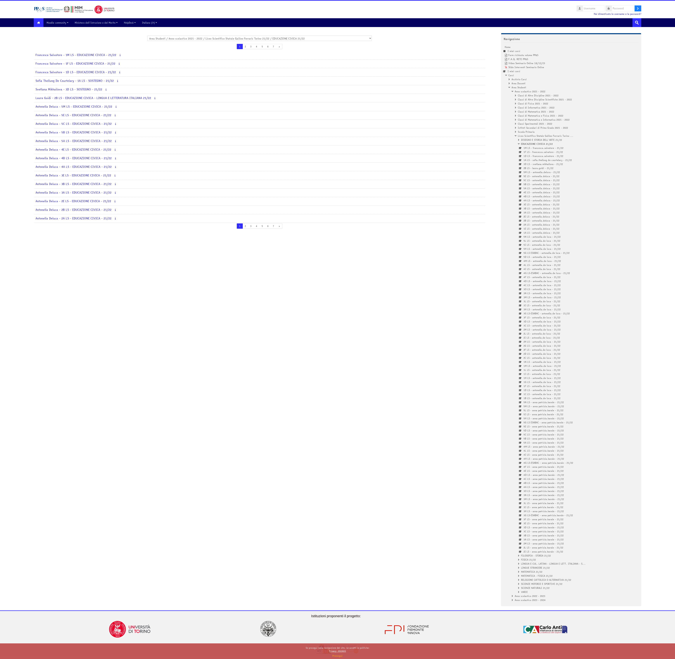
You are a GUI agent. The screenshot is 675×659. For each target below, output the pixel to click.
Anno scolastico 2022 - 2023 (530, 596)
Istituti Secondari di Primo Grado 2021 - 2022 (543, 128)
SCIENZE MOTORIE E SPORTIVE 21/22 (541, 584)
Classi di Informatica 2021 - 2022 (536, 107)
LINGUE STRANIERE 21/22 (535, 567)
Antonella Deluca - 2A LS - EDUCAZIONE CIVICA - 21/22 (73, 218)
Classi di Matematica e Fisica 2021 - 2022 (540, 115)
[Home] (74, 9)
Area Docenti (518, 83)
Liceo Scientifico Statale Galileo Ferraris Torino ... (545, 136)
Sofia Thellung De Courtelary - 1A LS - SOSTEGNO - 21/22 (75, 81)
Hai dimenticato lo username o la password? (617, 14)
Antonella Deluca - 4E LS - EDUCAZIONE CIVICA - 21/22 (73, 149)
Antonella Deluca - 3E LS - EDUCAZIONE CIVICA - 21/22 (73, 175)
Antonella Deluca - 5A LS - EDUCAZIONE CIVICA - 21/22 (74, 141)
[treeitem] (571, 323)
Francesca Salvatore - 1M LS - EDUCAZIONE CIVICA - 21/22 (76, 55)
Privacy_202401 (337, 651)
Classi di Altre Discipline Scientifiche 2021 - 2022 (545, 99)
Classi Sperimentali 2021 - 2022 (535, 123)
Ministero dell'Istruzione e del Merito (95, 22)
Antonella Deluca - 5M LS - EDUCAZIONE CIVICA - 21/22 (74, 106)
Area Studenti (519, 87)
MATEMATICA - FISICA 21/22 (536, 576)
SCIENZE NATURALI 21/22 (535, 588)
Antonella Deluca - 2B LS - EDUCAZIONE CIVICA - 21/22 (73, 210)
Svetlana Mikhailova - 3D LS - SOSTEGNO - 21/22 (69, 89)
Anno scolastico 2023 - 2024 (530, 600)
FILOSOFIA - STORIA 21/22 (536, 555)
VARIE (524, 592)
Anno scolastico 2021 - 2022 (530, 91)
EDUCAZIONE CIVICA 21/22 (537, 144)
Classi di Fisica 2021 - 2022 (533, 103)
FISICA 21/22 (528, 559)
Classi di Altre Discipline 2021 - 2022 (538, 95)
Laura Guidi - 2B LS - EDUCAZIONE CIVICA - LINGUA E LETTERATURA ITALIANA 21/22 (93, 98)
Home (507, 47)
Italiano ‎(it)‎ (148, 22)
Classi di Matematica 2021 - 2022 (536, 111)
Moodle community (56, 22)
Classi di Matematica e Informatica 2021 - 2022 (544, 119)
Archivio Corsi (519, 79)
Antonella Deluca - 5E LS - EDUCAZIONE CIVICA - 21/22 (73, 115)
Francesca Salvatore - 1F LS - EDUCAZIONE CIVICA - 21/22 (75, 63)
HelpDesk (129, 22)
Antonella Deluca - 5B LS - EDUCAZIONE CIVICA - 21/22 (74, 132)
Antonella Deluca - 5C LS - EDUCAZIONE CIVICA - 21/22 (74, 124)
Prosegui (337, 656)
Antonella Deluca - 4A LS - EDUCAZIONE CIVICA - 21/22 (74, 167)
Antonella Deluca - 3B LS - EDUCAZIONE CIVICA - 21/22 (73, 184)
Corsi (511, 75)
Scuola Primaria (526, 132)
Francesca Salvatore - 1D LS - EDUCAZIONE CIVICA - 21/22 (76, 72)
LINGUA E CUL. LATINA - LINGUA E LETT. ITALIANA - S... (553, 563)
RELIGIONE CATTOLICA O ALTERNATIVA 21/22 (546, 580)
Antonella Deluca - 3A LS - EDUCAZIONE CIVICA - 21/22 (73, 192)
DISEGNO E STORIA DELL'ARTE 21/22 (541, 140)
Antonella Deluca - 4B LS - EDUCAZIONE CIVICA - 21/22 (74, 158)
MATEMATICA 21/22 (531, 572)
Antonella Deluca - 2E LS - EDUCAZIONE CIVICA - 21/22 (73, 201)
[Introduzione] (120, 55)
